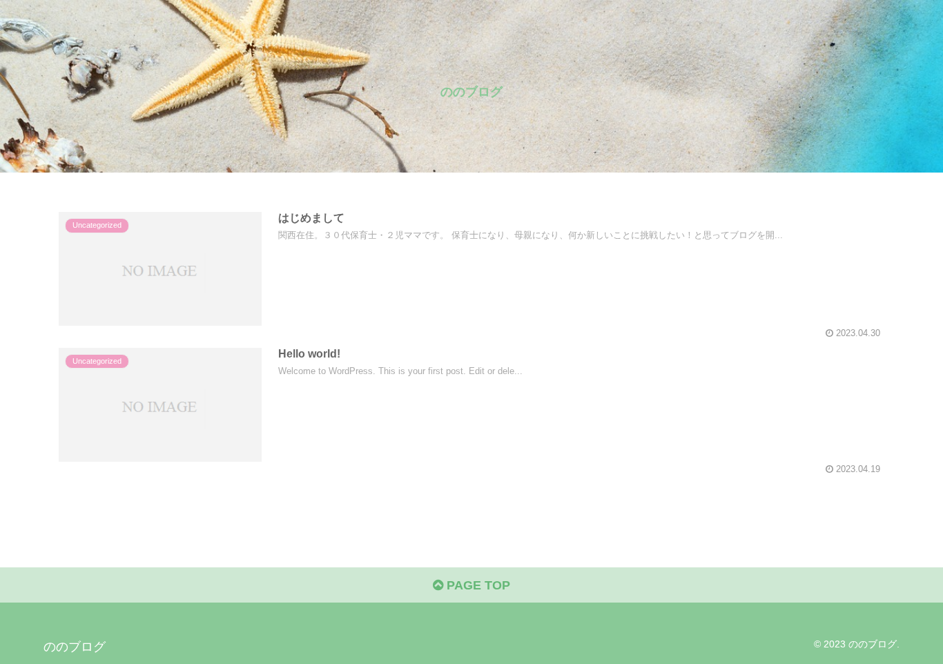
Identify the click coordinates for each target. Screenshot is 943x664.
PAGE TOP (476, 585)
